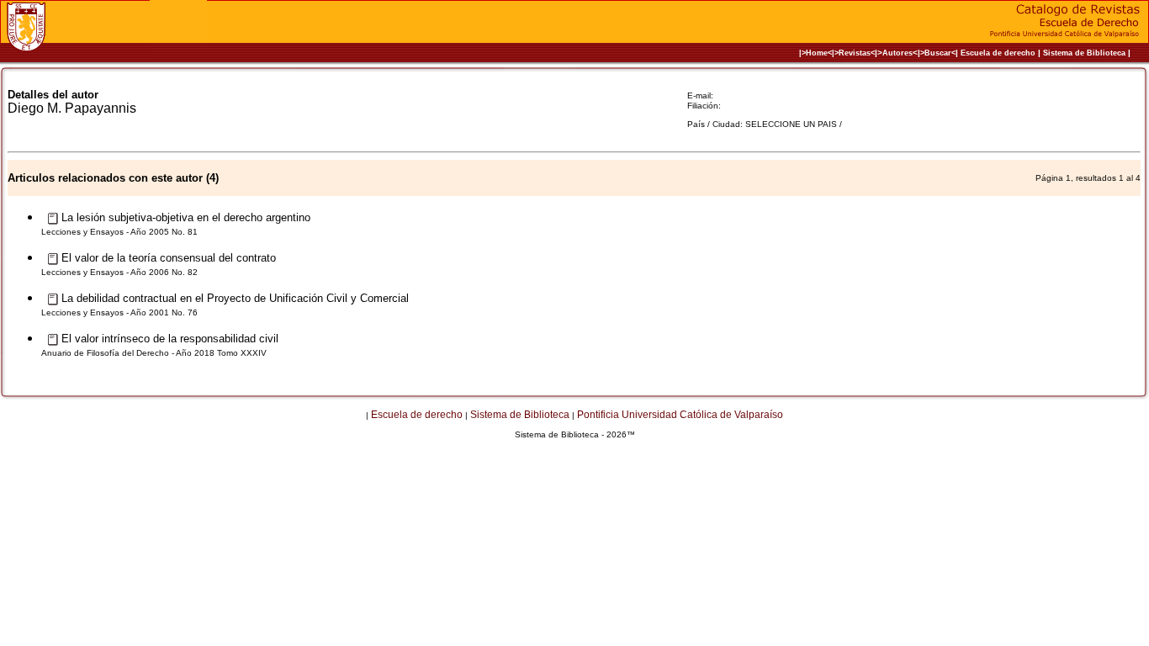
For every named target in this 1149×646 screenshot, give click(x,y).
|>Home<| (816, 53)
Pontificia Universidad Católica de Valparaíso (680, 415)
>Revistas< (854, 53)
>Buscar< (938, 53)
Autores (897, 53)
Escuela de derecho (998, 53)
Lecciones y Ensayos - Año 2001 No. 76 (119, 312)
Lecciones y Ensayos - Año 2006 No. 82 (119, 272)
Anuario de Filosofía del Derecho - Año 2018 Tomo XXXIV (154, 352)
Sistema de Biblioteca (1084, 53)
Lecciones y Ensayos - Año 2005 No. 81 (119, 231)
